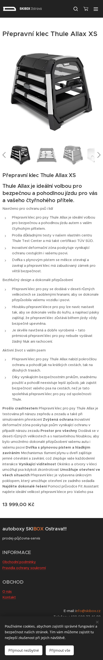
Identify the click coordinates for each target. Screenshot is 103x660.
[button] (76, 9)
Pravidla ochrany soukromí (24, 568)
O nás (7, 591)
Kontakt (9, 597)
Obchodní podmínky (19, 562)
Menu (96, 9)
